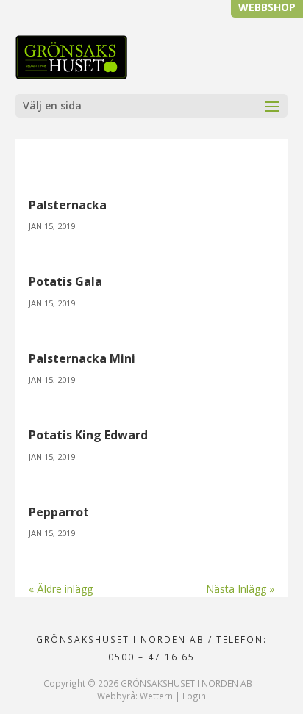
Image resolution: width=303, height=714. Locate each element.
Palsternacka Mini (82, 358)
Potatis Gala (65, 281)
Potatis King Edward (88, 435)
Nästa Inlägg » (240, 589)
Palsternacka (68, 205)
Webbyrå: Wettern (135, 696)
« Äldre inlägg (61, 589)
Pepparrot (59, 512)
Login (194, 696)
